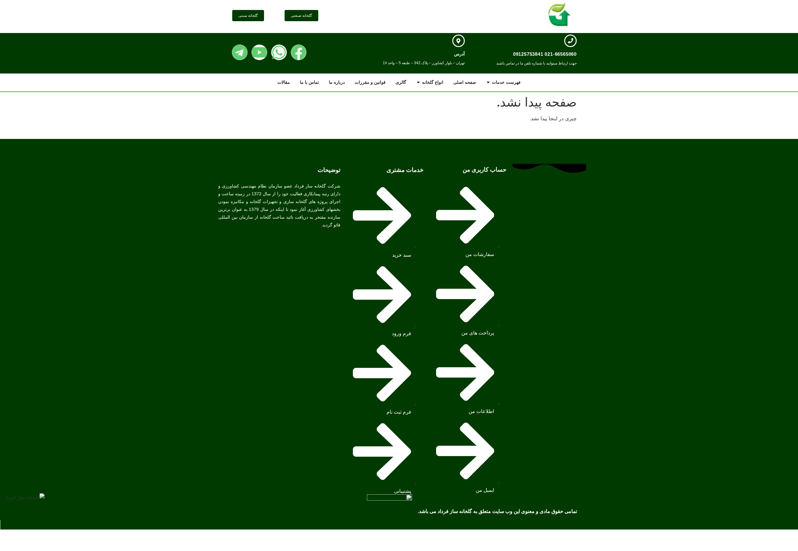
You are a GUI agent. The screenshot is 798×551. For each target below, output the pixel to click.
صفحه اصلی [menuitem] (464, 82)
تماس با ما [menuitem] (309, 82)
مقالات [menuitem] (283, 82)
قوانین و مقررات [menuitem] (370, 82)
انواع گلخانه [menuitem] (432, 82)
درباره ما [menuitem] (337, 82)
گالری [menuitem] (401, 82)
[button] (488, 82)
